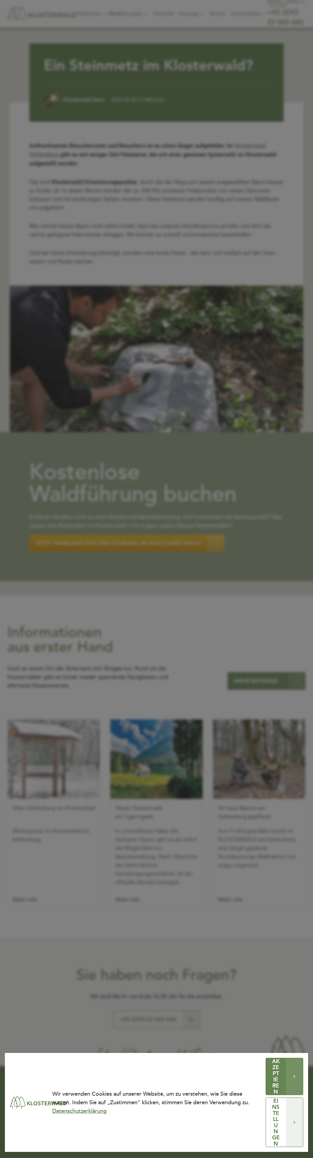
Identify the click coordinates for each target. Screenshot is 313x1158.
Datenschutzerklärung (79, 1111)
